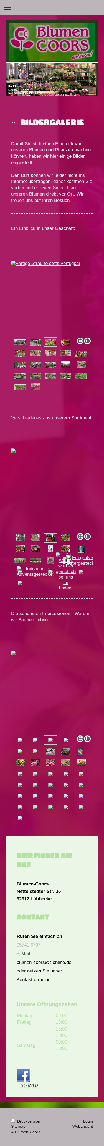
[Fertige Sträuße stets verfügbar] (52, 298)
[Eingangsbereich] (35, 342)
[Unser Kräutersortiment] (81, 376)
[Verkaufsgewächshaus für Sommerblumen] (35, 376)
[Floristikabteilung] (20, 353)
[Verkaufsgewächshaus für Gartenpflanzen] (35, 365)
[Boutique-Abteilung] (65, 353)
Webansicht (82, 1126)
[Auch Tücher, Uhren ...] (20, 537)
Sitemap (18, 1126)
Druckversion (28, 1121)
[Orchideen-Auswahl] (20, 365)
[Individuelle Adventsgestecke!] (35, 571)
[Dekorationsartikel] (50, 353)
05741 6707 (28, 945)
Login (88, 1121)
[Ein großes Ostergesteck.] (81, 560)
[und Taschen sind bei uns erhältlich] (35, 537)
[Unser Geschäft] (20, 342)
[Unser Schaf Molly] (65, 548)
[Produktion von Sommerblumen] (20, 387)
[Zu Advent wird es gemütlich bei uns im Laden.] (66, 571)
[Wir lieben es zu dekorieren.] (81, 549)
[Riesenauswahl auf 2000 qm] (20, 376)
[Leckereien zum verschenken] (65, 537)
